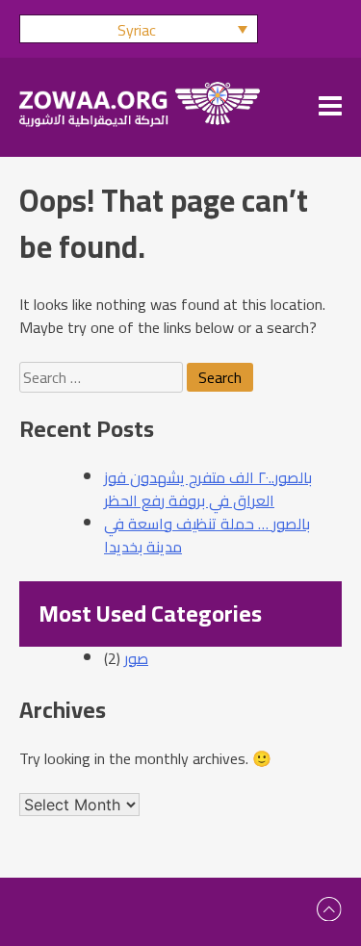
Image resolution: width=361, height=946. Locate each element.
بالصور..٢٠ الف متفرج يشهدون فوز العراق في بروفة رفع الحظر (208, 489)
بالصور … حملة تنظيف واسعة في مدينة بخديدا (207, 535)
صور (136, 658)
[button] (138, 28)
